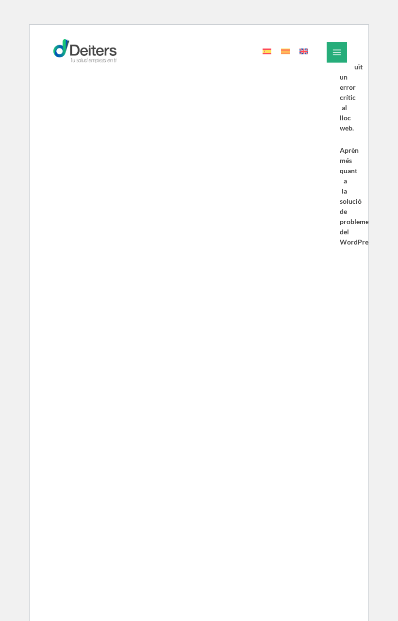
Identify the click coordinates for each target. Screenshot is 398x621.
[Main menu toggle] (337, 52)
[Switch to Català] (285, 51)
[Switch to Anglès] (304, 51)
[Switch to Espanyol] (267, 51)
